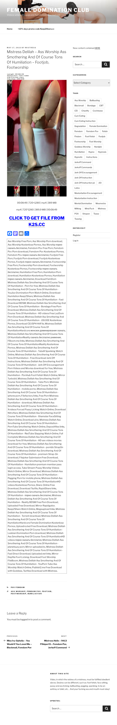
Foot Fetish (90, 136)
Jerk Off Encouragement (85, 172)
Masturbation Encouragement (88, 193)
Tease (96, 213)
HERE (97, 48)
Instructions (91, 157)
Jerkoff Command (82, 162)
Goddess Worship (82, 146)
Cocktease (98, 110)
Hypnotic (78, 157)
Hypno (91, 152)
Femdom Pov (34, 591)
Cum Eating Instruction (84, 121)
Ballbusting (95, 100)
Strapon (86, 213)
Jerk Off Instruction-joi (84, 183)
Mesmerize (101, 203)
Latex (77, 188)
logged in (25, 619)
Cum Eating (79, 116)
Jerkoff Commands (83, 167)
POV (76, 213)
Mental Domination (83, 203)
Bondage (91, 105)
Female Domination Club (48, 10)
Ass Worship (18, 591)
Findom (77, 136)
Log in (75, 240)
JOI (99, 183)
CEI (76, 110)
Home (9, 29)
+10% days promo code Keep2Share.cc (36, 29)
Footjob (47, 591)
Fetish (105, 131)
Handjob (98, 146)
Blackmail (79, 105)
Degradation (80, 126)
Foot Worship (95, 141)
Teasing (78, 219)
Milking (77, 208)
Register (76, 235)
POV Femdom (18, 587)
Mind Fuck (89, 208)
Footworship (18, 594)
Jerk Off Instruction (83, 177)
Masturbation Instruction (85, 198)
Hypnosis (102, 152)
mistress (30, 48)
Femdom (78, 131)
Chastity (85, 110)
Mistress (102, 208)
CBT (101, 105)
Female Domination (98, 126)
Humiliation (35, 594)
